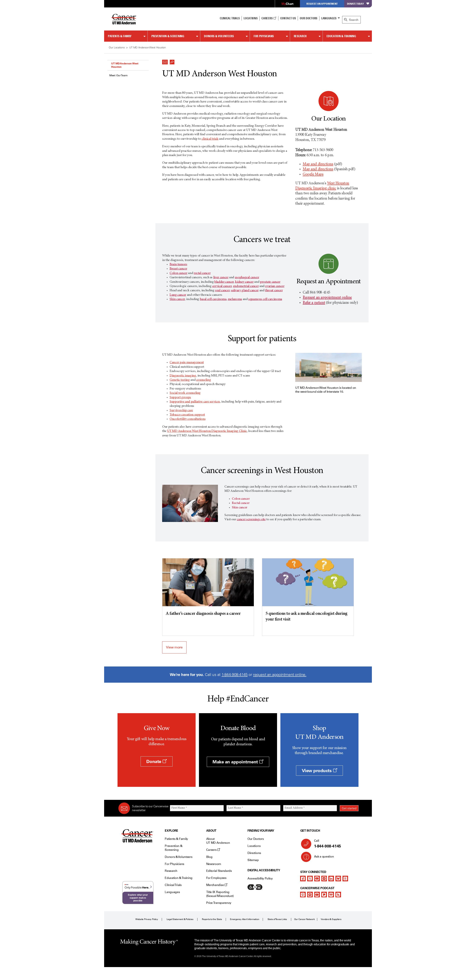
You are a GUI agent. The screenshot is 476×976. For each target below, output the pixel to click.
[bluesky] (338, 878)
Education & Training (341, 36)
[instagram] (324, 878)
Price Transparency (218, 903)
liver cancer (221, 277)
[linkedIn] (331, 878)
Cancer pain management (187, 362)
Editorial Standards (219, 871)
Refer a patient (314, 303)
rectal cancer (202, 273)
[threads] (345, 878)
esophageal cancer (247, 277)
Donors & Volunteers (219, 36)
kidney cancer (244, 282)
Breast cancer (178, 268)
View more (174, 647)
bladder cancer (224, 282)
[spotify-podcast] (309, 894)
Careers (267, 18)
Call (327, 843)
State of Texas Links (277, 919)
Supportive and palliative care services (195, 401)
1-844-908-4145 (235, 674)
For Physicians (264, 36)
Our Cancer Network (304, 919)
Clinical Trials (230, 18)
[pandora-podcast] (324, 894)
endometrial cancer (246, 286)
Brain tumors (178, 264)
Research (300, 36)
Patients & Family (119, 36)
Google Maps (313, 175)
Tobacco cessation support (187, 414)
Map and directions (318, 164)
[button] (165, 61)
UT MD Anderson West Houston (124, 65)
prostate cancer (270, 282)
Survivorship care (181, 410)
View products (317, 770)
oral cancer (222, 290)
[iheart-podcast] (331, 894)
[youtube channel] (317, 878)
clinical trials (210, 139)
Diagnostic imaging (183, 375)
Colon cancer (178, 273)
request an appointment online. (279, 674)
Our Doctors (308, 18)
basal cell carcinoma (213, 299)
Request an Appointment (322, 3)
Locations (253, 846)
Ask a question (324, 856)
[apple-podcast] (302, 894)
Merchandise (215, 885)
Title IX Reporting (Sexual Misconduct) (220, 894)
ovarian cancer (274, 286)
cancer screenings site (251, 519)
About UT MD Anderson (218, 840)
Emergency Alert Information (244, 919)
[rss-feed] (338, 894)
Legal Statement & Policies (180, 919)
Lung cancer (178, 295)
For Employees (216, 878)
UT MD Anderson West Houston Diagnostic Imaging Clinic (207, 431)
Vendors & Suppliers (331, 919)
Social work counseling (185, 393)
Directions (254, 853)
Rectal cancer (240, 503)
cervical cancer (222, 286)
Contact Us (288, 18)
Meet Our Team (118, 75)
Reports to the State (212, 919)
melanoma (235, 299)
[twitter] (309, 878)
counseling (203, 380)
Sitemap (253, 860)
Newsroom (213, 864)
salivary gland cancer (244, 290)
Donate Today (355, 3)
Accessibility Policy (260, 878)
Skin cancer (177, 299)
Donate (154, 761)
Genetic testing (180, 380)
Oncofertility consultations (187, 419)
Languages (329, 18)
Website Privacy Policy (146, 919)
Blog (209, 857)
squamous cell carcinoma (265, 299)
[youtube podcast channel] (317, 894)
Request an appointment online (327, 298)
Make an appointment (236, 762)
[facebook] (302, 878)
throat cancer (274, 290)
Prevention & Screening (167, 36)
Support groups (180, 397)
